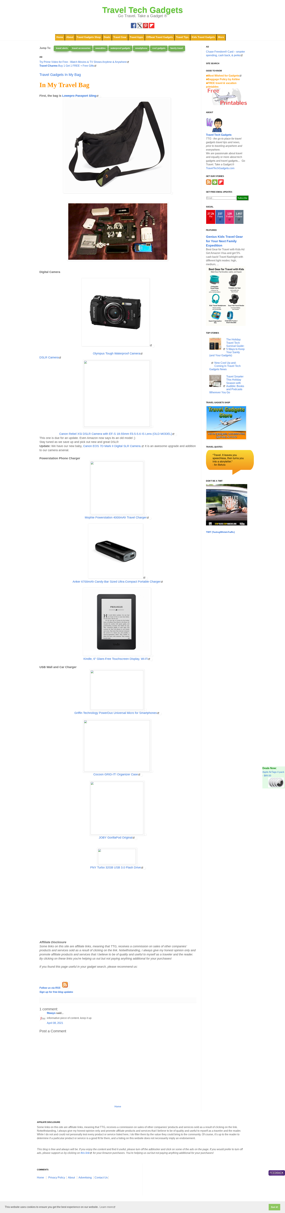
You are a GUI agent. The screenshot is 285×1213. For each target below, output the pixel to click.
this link (85, 1152)
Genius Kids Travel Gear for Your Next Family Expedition (224, 241)
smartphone (141, 48)
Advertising (85, 1177)
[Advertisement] (117, 905)
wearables (100, 48)
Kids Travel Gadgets (203, 37)
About (69, 37)
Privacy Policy (56, 1177)
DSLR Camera (49, 357)
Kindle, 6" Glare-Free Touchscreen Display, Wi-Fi (115, 658)
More (221, 37)
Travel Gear (120, 37)
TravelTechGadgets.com (220, 168)
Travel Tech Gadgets (142, 10)
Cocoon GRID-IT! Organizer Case (115, 774)
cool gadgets (158, 48)
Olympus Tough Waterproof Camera (116, 353)
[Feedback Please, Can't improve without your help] (277, 1173)
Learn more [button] (106, 1207)
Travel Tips (182, 37)
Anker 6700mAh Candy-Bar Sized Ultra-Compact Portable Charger (116, 581)
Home (59, 37)
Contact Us (101, 1177)
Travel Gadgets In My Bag (60, 75)
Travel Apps (136, 37)
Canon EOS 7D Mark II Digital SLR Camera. (112, 446)
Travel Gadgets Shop (89, 37)
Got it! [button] (274, 1207)
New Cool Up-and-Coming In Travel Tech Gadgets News (225, 365)
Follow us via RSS (49, 988)
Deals (107, 37)
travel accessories (81, 48)
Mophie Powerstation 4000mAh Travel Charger (115, 517)
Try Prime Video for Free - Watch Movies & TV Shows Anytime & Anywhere (83, 62)
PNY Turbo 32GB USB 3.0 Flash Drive (115, 867)
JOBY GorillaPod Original (115, 837)
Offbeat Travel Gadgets (159, 37)
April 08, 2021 (55, 1023)
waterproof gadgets (120, 48)
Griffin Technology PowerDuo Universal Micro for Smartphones (115, 713)
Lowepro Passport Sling (79, 95)
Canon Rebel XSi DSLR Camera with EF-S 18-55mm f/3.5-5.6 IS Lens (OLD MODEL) (115, 433)
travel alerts (62, 48)
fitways (51, 1013)
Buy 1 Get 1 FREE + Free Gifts (66, 65)
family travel (176, 48)
